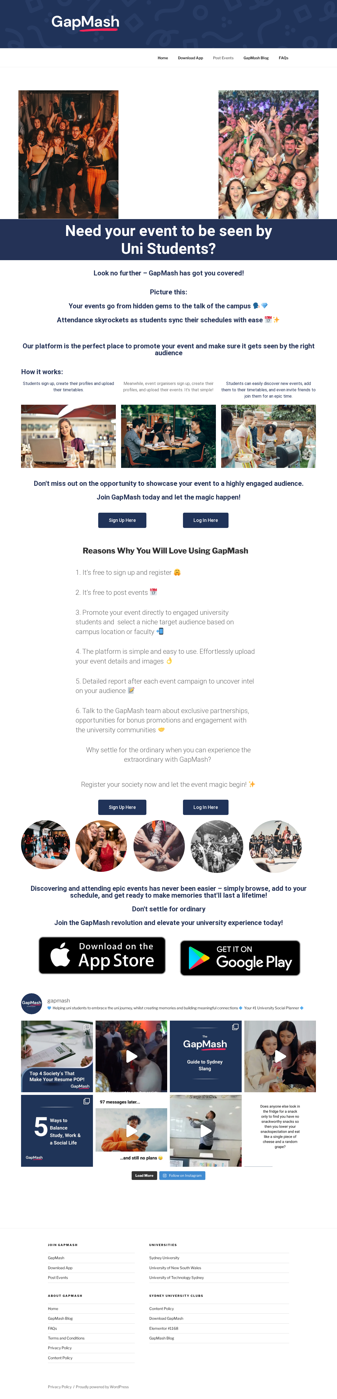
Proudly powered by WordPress (102, 1387)
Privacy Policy (60, 1348)
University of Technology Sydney (176, 1277)
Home (163, 58)
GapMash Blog (256, 58)
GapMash (56, 1257)
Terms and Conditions (66, 1338)
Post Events (223, 58)
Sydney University (164, 1257)
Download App (190, 58)
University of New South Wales (175, 1267)
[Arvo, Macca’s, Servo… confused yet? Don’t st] (206, 1056)
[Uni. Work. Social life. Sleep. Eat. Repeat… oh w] (57, 1131)
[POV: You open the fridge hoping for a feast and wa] (280, 1131)
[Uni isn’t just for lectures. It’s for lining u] (57, 1056)
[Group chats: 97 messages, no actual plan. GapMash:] (131, 1131)
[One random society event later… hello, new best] (131, 1056)
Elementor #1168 (163, 1328)
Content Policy (60, 1358)
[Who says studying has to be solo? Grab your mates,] (280, 1056)
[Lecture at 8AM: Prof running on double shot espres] (206, 1131)
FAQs (283, 58)
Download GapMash (166, 1318)
